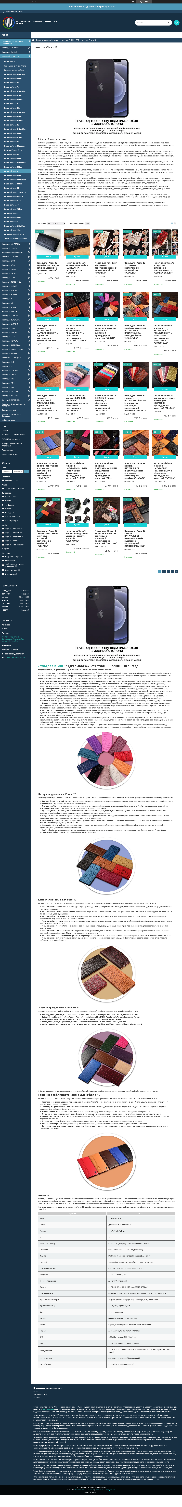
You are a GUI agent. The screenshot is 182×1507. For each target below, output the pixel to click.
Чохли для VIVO (8, 265)
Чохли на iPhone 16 (11, 104)
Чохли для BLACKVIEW (11, 320)
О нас (4, 426)
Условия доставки (40, 1394)
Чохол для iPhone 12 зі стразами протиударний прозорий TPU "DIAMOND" (134, 268)
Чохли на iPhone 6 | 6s (12, 230)
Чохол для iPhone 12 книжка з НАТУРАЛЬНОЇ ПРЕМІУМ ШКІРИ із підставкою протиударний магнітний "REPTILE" (134, 538)
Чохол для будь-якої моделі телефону (13, 405)
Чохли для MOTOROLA (11, 244)
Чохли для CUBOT (9, 337)
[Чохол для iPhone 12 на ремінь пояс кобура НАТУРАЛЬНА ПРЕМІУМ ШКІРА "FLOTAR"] (77, 242)
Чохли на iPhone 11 (11, 188)
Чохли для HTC (8, 379)
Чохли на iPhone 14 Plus (13, 137)
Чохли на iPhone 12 (11, 171)
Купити (48, 257)
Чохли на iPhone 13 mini (13, 159)
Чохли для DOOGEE (10, 316)
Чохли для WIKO (8, 387)
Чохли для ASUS (8, 299)
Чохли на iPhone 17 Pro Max (15, 74)
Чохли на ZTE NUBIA (10, 257)
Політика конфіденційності (105, 1490)
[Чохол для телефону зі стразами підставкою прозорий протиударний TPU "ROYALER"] (106, 242)
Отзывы (5, 430)
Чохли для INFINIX (9, 269)
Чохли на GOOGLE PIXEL (11, 282)
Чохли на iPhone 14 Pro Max (15, 129)
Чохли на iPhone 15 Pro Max (15, 112)
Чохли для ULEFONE (10, 324)
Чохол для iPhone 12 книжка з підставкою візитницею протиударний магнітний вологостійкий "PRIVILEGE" (47, 470)
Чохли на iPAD (9, 62)
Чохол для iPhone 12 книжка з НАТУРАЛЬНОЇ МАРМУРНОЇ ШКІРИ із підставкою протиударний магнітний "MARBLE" (47, 333)
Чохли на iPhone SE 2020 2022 (16, 192)
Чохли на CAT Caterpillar (11, 358)
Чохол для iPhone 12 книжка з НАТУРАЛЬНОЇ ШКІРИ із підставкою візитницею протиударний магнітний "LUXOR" (77, 470)
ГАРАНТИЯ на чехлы (11, 439)
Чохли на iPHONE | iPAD (70, 40)
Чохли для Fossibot (9, 354)
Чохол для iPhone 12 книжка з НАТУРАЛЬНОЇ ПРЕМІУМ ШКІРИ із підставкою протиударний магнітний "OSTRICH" (76, 333)
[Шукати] (169, 23)
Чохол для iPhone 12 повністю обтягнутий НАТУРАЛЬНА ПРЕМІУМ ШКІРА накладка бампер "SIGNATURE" (135, 331)
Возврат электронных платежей (12, 444)
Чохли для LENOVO (10, 370)
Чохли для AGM (8, 383)
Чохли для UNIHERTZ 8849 (12, 349)
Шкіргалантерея (8, 420)
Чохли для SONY (8, 278)
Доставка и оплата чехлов (14, 435)
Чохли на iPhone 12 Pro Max (15, 163)
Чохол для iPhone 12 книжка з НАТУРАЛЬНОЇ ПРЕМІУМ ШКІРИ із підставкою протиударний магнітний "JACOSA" (134, 470)
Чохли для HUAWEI (9, 286)
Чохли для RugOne (9, 311)
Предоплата (7, 450)
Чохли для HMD (8, 362)
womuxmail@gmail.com (16, 658)
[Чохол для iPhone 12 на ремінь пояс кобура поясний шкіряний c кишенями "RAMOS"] (48, 242)
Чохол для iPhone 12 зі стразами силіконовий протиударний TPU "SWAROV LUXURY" (164, 268)
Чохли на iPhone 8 (11, 213)
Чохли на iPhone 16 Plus (13, 100)
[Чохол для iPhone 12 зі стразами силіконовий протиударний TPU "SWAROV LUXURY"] (165, 242)
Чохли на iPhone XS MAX (13, 196)
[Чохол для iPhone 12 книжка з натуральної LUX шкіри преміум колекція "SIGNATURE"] (77, 510)
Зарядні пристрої (9, 410)
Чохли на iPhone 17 (11, 83)
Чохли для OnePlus (9, 248)
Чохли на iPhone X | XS (12, 201)
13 (172, 572)
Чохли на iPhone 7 (11, 222)
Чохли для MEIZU (9, 375)
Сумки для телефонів (11, 400)
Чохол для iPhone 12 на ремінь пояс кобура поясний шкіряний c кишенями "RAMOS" (48, 266)
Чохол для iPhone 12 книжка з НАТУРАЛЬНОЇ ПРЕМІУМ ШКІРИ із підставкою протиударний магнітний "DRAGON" (47, 403)
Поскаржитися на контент (84, 1490)
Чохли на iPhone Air (11, 87)
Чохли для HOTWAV (10, 341)
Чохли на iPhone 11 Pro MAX (15, 180)
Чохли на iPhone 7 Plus (13, 218)
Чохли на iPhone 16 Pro (13, 95)
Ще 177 (7, 549)
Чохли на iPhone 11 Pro (13, 184)
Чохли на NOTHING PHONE (12, 252)
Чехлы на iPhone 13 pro (13, 150)
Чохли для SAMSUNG (10, 48)
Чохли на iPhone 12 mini (13, 175)
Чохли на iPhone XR (11, 205)
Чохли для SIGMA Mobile (12, 345)
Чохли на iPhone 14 (11, 142)
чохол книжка (48, 1409)
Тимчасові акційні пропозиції (15, 239)
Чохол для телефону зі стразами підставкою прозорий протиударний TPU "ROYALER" (106, 268)
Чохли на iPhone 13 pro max (14, 146)
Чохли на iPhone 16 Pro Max (15, 91)
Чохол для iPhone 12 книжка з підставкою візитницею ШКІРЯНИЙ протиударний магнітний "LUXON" (106, 331)
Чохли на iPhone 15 (11, 125)
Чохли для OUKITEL (10, 328)
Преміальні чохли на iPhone (15, 66)
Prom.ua (103, 1487)
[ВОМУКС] (8, 23)
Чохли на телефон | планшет (47, 40)
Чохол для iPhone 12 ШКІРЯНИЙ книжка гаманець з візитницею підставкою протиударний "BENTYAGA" (105, 403)
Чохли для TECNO (9, 274)
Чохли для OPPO (8, 261)
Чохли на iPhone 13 (11, 154)
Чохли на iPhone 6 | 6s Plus (14, 226)
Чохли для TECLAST (10, 391)
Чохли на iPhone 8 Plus (13, 209)
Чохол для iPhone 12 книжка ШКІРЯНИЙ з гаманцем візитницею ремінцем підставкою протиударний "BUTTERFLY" (77, 403)
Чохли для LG (7, 303)
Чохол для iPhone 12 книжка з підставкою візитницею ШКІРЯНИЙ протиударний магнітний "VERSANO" (47, 538)
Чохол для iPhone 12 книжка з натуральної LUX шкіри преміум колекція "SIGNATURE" (77, 536)
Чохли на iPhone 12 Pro (13, 167)
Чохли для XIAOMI (9, 52)
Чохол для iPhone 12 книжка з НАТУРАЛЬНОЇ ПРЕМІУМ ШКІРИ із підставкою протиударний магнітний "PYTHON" (164, 470)
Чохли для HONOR (9, 295)
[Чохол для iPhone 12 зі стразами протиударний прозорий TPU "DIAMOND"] (136, 242)
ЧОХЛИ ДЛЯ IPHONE (51, 666)
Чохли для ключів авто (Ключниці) (11, 415)
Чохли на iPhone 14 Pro (13, 133)
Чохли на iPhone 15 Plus (13, 121)
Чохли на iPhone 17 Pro (13, 79)
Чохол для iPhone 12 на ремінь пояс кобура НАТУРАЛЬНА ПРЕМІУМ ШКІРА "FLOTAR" (77, 268)
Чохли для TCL (8, 366)
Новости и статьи (9, 454)
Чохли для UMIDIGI (9, 332)
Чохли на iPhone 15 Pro (13, 116)
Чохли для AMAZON (10, 396)
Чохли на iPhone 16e (12, 108)
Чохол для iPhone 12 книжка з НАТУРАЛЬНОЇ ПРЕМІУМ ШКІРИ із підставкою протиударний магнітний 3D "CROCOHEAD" (164, 334)
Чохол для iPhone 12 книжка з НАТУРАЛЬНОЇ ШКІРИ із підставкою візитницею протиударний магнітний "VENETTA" (135, 403)
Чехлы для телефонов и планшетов (12, 42)
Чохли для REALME (9, 290)
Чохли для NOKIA (9, 307)
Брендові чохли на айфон (14, 70)
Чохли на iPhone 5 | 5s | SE (14, 234)
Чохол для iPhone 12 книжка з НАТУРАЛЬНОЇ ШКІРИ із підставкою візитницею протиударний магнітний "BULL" (106, 470)
